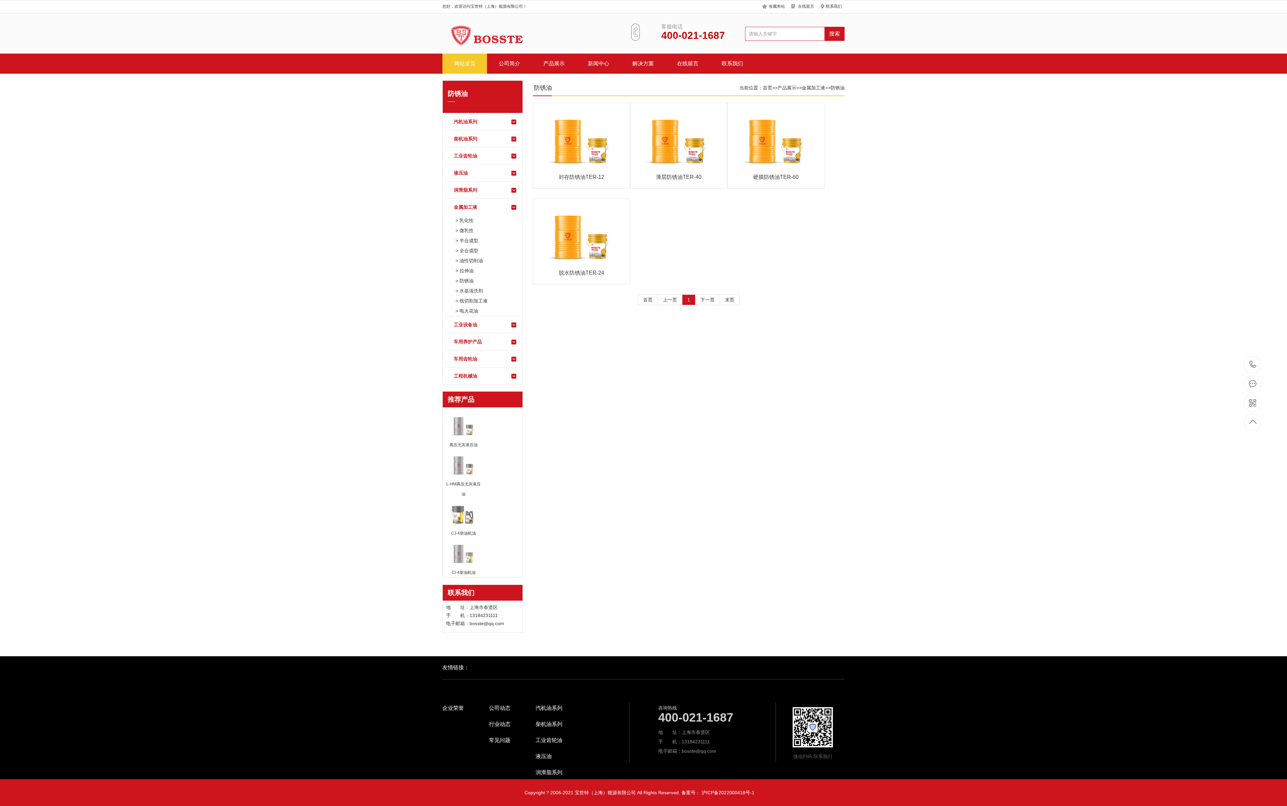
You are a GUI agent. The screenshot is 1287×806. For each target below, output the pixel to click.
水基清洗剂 (471, 290)
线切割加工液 (473, 301)
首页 (767, 87)
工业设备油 (465, 324)
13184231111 (1253, 365)
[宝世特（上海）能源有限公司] (484, 36)
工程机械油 (465, 376)
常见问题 (499, 740)
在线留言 (806, 6)
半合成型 (468, 240)
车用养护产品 (468, 341)
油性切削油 (471, 260)
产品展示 (554, 63)
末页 (729, 300)
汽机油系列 (465, 121)
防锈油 (466, 280)
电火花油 (468, 311)
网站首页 (465, 63)
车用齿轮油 (465, 358)
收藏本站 (777, 6)
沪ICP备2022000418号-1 (727, 792)
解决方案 (643, 63)
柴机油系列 (465, 138)
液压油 (461, 173)
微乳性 (466, 230)
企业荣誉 (453, 708)
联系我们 (834, 6)
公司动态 (499, 708)
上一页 (670, 300)
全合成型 (468, 250)
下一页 (707, 300)
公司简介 (509, 63)
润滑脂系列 (465, 190)
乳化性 (466, 220)
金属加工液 (465, 207)
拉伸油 (466, 270)
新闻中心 (598, 63)
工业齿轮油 (465, 155)
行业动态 (499, 724)
